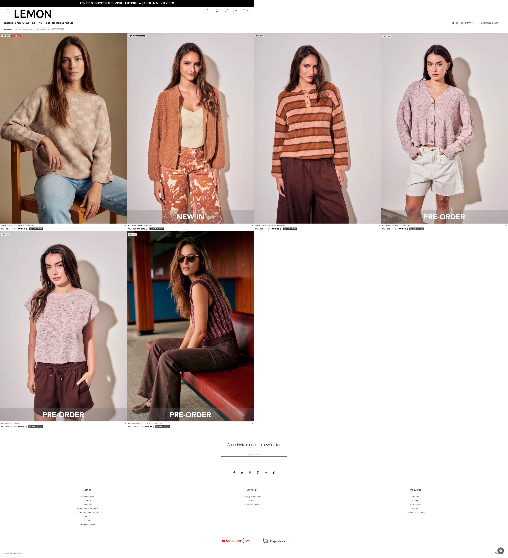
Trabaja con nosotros (87, 524)
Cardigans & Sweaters (23, 29)
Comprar (84, 220)
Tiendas (87, 516)
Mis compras (415, 501)
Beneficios (87, 501)
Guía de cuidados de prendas (87, 508)
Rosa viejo (41, 29)
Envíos (251, 501)
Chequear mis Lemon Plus (415, 512)
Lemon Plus (87, 505)
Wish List (415, 508)
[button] (207, 11)
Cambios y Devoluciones (251, 497)
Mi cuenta (415, 497)
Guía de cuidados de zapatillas (87, 512)
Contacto (87, 520)
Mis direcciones (415, 505)
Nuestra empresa (87, 497)
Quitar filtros (58, 29)
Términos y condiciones (251, 505)
